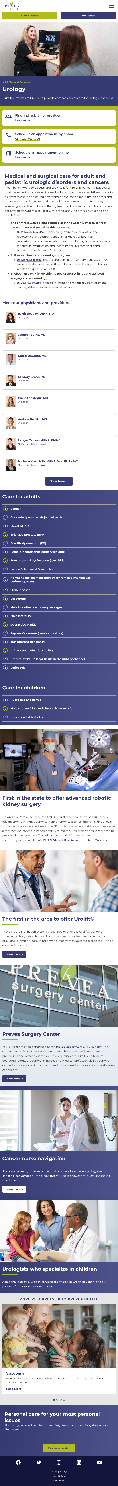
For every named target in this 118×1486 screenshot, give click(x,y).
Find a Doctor (29, 15)
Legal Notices (59, 1476)
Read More (14, 1389)
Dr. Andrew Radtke (29, 282)
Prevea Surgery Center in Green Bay (79, 1046)
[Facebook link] (18, 1463)
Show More (57, 481)
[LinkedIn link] (79, 1463)
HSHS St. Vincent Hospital (58, 840)
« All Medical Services (16, 82)
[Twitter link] (38, 1463)
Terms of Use (59, 1480)
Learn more (12, 954)
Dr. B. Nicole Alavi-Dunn (32, 232)
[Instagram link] (59, 1463)
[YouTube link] (99, 1463)
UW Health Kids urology (37, 1286)
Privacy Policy (59, 1471)
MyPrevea (88, 15)
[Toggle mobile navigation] (111, 6)
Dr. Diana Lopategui (29, 259)
